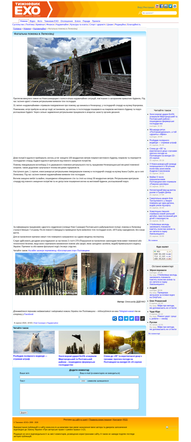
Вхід (140, 7)
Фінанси (50, 24)
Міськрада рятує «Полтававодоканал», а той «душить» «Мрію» (163, 131)
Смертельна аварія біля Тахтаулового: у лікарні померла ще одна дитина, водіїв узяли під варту (162, 201)
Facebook (28, 314)
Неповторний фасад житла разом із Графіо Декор (163, 191)
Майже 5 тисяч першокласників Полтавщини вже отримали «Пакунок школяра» (163, 180)
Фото (39, 21)
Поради (86, 21)
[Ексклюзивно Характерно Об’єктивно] (27, 8)
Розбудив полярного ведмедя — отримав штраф (163, 141)
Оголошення (67, 21)
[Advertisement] (79, 133)
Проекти (96, 21)
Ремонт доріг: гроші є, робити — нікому (163, 317)
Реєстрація (148, 7)
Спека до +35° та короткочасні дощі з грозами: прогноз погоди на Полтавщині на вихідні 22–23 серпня (123, 359)
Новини (24, 21)
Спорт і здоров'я (97, 24)
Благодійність (134, 24)
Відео (32, 21)
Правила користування (100, 420)
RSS (125, 420)
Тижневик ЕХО (51, 21)
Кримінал (40, 24)
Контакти (117, 420)
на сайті (76, 420)
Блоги (78, 21)
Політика (30, 24)
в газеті (84, 420)
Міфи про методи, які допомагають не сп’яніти (163, 307)
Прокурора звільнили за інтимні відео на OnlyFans (162, 294)
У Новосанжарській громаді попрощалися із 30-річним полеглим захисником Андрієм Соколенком (163, 167)
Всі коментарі (154, 334)
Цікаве (110, 24)
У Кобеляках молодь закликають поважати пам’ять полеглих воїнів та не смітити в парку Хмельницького (162, 229)
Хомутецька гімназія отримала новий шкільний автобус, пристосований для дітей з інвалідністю (163, 215)
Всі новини (153, 240)
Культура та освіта (79, 24)
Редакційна (120, 24)
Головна (17, 29)
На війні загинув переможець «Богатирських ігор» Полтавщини (59, 250)
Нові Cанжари (39, 323)
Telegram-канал (126, 311)
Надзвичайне (62, 24)
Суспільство (18, 24)
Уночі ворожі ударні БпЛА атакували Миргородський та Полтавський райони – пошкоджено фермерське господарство (163, 119)
